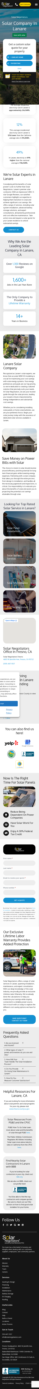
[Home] (14, 1239)
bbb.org (20, 1177)
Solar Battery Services (14, 557)
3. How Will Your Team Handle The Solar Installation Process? (18, 1061)
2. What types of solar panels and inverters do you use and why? (18, 1052)
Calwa (7, 718)
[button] (36, 4)
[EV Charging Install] (31, 607)
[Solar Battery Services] (31, 557)
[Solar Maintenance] (31, 583)
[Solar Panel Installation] (31, 530)
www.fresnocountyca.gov (19, 1109)
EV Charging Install (17, 607)
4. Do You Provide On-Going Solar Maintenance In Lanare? (16, 1071)
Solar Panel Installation (13, 529)
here (28, 1133)
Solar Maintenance (17, 582)
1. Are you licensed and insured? (11, 1044)
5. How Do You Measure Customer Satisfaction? (17, 1079)
